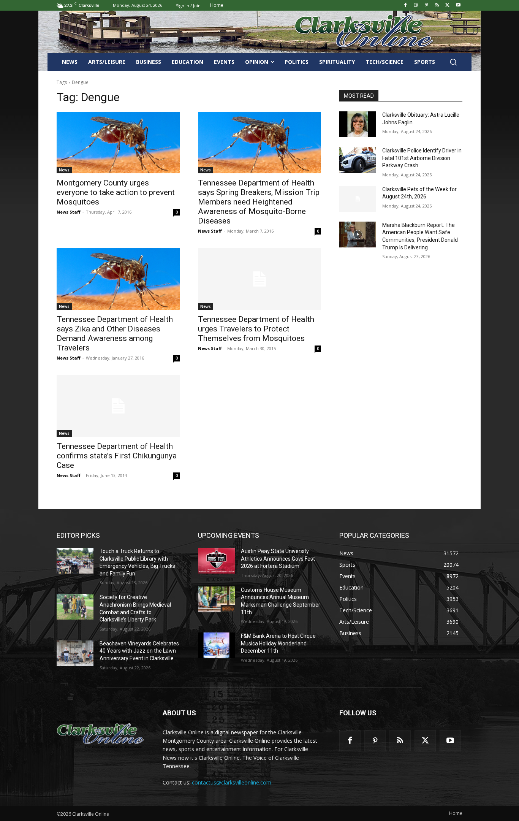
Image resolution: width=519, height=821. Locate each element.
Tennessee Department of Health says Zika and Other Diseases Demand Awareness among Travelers (115, 333)
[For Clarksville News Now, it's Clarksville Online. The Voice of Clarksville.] (100, 734)
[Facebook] (405, 5)
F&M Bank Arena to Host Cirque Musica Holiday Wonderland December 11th (278, 643)
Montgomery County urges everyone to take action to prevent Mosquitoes (116, 192)
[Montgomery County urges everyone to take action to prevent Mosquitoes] (118, 142)
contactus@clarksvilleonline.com (231, 782)
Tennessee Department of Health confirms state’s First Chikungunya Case (117, 456)
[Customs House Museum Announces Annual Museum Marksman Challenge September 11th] (216, 599)
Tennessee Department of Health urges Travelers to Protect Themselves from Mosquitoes (256, 329)
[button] (453, 62)
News (64, 170)
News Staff (69, 212)
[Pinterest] (426, 5)
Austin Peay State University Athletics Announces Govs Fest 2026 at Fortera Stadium (278, 558)
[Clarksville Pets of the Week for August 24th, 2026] (357, 199)
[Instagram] (415, 5)
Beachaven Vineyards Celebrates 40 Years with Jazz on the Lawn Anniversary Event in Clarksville (139, 650)
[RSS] (437, 5)
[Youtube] (458, 5)
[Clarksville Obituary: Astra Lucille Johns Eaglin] (357, 124)
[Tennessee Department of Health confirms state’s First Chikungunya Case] (118, 406)
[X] (447, 5)
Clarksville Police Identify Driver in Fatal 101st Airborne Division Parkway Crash (422, 157)
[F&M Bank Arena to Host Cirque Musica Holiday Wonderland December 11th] (216, 645)
